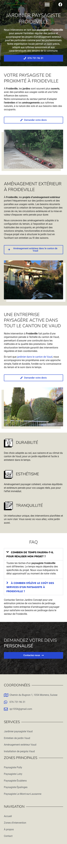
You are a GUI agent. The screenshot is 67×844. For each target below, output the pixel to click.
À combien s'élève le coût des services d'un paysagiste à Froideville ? (30, 587)
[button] (47, 4)
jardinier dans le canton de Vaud (34, 356)
